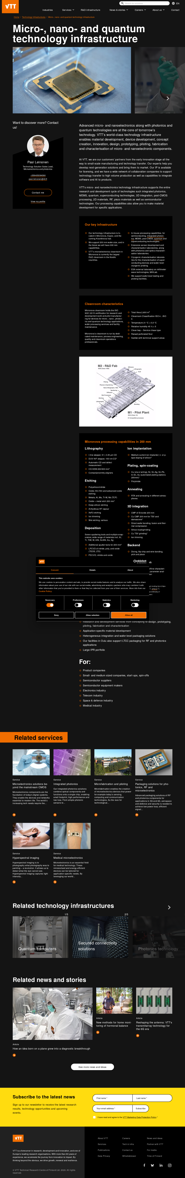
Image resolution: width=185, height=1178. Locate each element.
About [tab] (130, 570)
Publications (104, 1150)
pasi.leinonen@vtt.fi (38, 178)
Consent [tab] (55, 570)
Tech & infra (128, 1144)
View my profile (38, 201)
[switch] (78, 605)
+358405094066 (38, 175)
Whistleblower (129, 1155)
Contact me (38, 192)
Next (168, 98)
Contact (175, 9)
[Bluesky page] (152, 1166)
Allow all (129, 615)
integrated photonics (147, 237)
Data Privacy (104, 1155)
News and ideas (154, 1138)
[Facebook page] (144, 1166)
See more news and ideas (92, 1067)
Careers (139, 9)
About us (157, 9)
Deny (56, 615)
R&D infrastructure (90, 9)
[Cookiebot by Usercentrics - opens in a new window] (135, 562)
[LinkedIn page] (161, 1165)
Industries (48, 9)
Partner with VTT (155, 1144)
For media (152, 1150)
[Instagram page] (169, 1166)
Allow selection (92, 615)
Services (66, 9)
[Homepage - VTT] (10, 6)
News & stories (117, 9)
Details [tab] (92, 570)
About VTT (103, 1138)
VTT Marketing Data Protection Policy (139, 1117)
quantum (158, 238)
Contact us (127, 1150)
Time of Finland (154, 1155)
